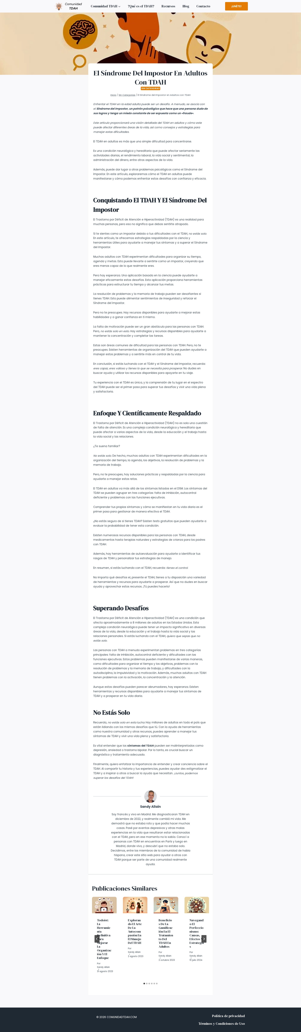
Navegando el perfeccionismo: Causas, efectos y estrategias (197, 933)
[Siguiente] (203, 939)
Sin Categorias (150, 88)
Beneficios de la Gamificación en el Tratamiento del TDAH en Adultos (166, 933)
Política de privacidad (228, 1016)
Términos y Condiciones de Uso (221, 1023)
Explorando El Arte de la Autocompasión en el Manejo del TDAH (135, 931)
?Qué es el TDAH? (141, 6)
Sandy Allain (150, 806)
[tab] (144, 983)
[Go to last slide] (97, 939)
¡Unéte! (236, 6)
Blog (185, 6)
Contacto (203, 6)
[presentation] (104, 905)
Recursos (168, 6)
